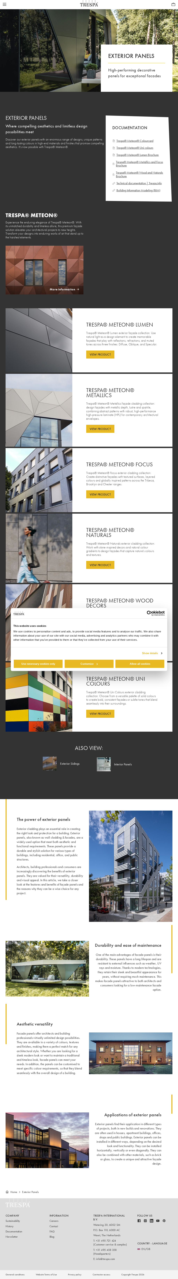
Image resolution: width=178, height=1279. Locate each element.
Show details (150, 653)
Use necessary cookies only (38, 663)
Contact (54, 1226)
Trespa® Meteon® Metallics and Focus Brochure (139, 163)
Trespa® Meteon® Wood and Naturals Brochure (139, 174)
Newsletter (12, 1236)
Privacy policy (74, 1274)
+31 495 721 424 (106, 1240)
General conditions (15, 1274)
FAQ (52, 1231)
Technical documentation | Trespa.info (139, 183)
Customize (87, 663)
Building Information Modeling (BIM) (138, 190)
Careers (54, 1220)
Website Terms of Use (46, 1274)
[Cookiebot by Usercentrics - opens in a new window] (149, 613)
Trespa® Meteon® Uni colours (134, 148)
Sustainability (13, 1220)
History (9, 1226)
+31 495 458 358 (106, 1250)
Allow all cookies (140, 663)
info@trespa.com (105, 1259)
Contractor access (101, 1274)
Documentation (14, 1231)
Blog (52, 1236)
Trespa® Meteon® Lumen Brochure (137, 155)
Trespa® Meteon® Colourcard (134, 141)
